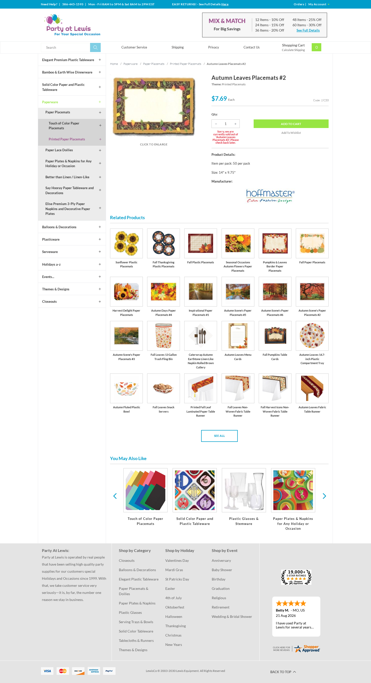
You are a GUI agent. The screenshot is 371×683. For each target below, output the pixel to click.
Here (224, 4)
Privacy (213, 47)
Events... (48, 277)
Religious (219, 598)
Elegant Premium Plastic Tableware (68, 60)
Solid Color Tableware (136, 631)
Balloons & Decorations (59, 227)
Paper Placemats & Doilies (134, 591)
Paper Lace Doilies (59, 150)
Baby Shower (222, 570)
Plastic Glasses (130, 612)
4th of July (173, 598)
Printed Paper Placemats (67, 139)
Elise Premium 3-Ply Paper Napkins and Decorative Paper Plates (67, 209)
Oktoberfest (174, 607)
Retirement (220, 607)
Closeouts (49, 301)
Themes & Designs (55, 289)
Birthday (218, 579)
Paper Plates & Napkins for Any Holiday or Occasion (68, 163)
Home (114, 64)
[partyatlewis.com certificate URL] (296, 648)
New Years (173, 644)
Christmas (173, 635)
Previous (115, 496)
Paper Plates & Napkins (137, 603)
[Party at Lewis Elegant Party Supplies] (84, 25)
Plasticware (51, 239)
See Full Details (308, 30)
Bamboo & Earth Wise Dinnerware (67, 72)
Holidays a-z (51, 264)
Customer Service (134, 47)
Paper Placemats (57, 112)
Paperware (50, 102)
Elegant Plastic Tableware (138, 579)
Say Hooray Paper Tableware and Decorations (69, 190)
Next (324, 496)
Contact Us (252, 47)
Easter (170, 588)
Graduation (221, 588)
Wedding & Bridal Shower (232, 616)
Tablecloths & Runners (136, 640)
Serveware (50, 252)
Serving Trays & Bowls (136, 622)
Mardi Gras (174, 570)
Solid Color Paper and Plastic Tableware (63, 87)
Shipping (178, 47)
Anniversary (221, 560)
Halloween (173, 616)
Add (291, 124)
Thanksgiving (175, 626)
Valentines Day (177, 560)
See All (219, 436)
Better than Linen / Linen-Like (67, 177)
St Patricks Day (177, 579)
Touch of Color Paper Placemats (64, 125)
